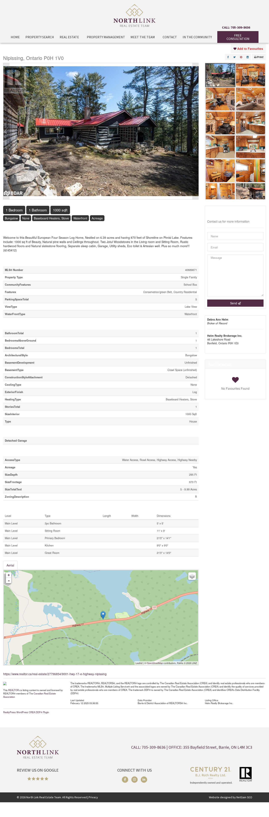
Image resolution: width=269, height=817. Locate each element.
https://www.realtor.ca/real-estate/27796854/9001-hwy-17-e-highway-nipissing (55, 674)
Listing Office (211, 699)
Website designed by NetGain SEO (230, 797)
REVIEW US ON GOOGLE (38, 770)
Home (15, 37)
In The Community (197, 37)
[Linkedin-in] (144, 779)
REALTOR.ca (15, 690)
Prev (6, 131)
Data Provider (145, 699)
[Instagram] (134, 779)
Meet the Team (143, 37)
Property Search (39, 37)
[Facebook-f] (125, 779)
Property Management (106, 37)
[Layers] (192, 576)
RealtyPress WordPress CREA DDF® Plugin (26, 712)
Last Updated (77, 699)
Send (234, 303)
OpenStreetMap (155, 663)
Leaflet (139, 663)
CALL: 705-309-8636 (236, 27)
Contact (170, 37)
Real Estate (69, 37)
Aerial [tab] (10, 565)
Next (195, 131)
